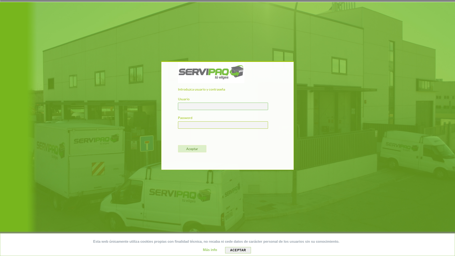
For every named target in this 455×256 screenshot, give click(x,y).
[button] (192, 148)
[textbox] (223, 106)
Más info (210, 250)
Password (185, 118)
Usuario (184, 99)
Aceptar (238, 250)
